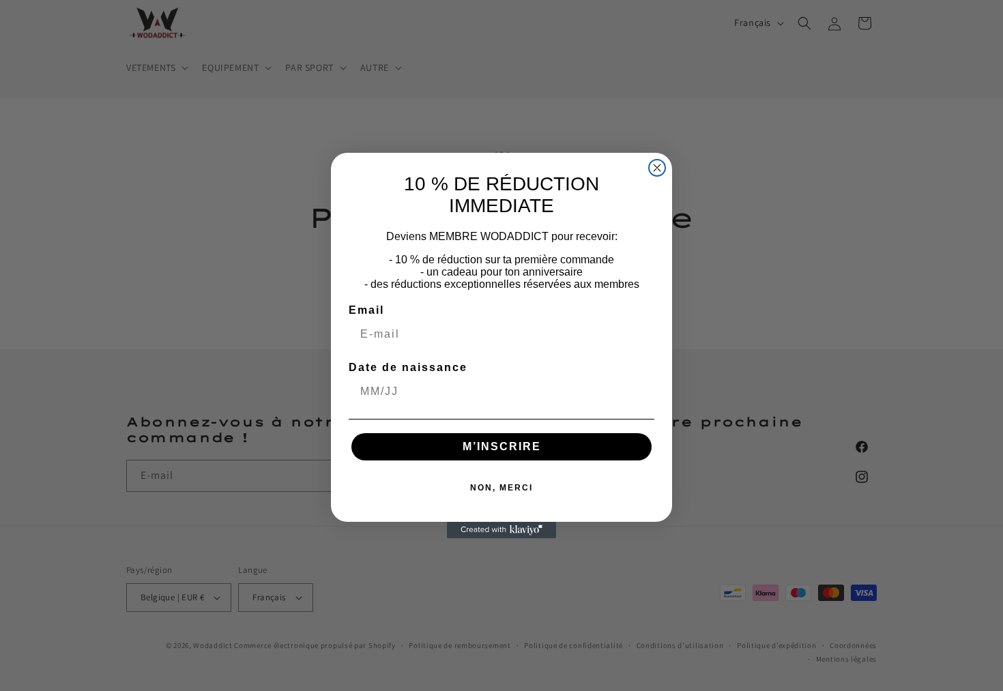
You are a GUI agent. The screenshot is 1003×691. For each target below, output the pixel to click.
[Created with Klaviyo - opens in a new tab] (501, 530)
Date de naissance (408, 367)
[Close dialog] (657, 168)
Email (366, 310)
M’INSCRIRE (502, 446)
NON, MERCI (501, 487)
